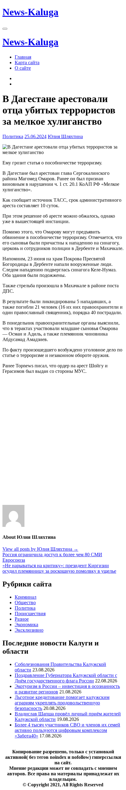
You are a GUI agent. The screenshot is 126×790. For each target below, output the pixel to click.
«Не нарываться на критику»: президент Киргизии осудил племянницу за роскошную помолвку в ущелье (59, 568)
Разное (22, 619)
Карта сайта (27, 62)
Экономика (26, 624)
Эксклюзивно (29, 630)
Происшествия (30, 613)
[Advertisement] (63, 442)
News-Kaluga (30, 11)
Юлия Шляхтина (65, 136)
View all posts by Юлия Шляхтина (40, 549)
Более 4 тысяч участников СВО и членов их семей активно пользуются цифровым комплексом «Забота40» (67, 730)
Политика (12, 136)
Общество (25, 602)
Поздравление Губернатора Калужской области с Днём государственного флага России (66, 678)
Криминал (25, 597)
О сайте (23, 68)
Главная (23, 57)
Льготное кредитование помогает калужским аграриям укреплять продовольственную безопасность (62, 703)
